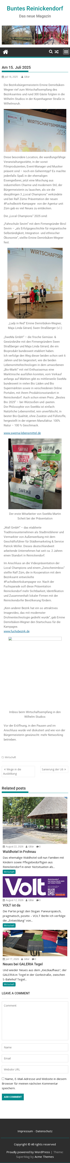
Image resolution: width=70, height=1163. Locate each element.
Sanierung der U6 (52, 769)
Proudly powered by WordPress (28, 1152)
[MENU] (66, 51)
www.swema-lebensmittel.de (22, 433)
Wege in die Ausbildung (12, 771)
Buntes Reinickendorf (35, 8)
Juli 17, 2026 (12, 959)
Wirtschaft (10, 757)
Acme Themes (44, 1157)
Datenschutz (44, 1131)
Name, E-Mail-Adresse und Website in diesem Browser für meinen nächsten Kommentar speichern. (34, 1083)
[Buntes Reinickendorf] (5, 51)
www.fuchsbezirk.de (17, 631)
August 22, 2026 (14, 846)
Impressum (25, 1131)
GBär (27, 76)
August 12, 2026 (14, 900)
